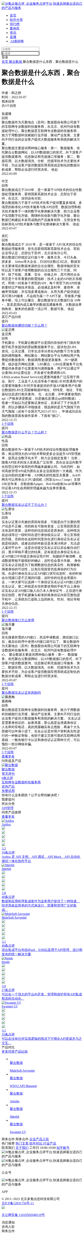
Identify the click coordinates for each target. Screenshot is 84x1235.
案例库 (15, 28)
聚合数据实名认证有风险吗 (21, 692)
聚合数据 (15, 61)
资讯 (13, 32)
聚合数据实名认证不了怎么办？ (24, 504)
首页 (13, 15)
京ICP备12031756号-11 (18, 1203)
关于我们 (22, 1147)
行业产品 (49, 1143)
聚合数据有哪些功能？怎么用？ (24, 325)
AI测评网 (17, 41)
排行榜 (15, 24)
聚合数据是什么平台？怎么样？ (24, 432)
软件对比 (36, 1143)
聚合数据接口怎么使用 (18, 620)
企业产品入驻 (39, 1139)
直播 (13, 37)
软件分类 (16, 19)
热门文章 (22, 1143)
